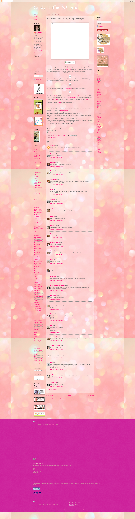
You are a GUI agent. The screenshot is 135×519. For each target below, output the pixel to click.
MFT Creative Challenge (37, 255)
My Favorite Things (38, 272)
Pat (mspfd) (53, 208)
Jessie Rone (98, 88)
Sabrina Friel (99, 145)
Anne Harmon (99, 117)
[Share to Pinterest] (76, 135)
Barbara (52, 153)
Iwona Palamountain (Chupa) (57, 285)
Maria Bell (98, 104)
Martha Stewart (37, 244)
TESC (35, 334)
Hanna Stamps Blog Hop (37, 221)
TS (34, 352)
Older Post (90, 395)
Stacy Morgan (53, 179)
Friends (35, 214)
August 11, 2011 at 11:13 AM (56, 349)
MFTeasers (36, 266)
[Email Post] (68, 135)
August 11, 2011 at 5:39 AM (56, 299)
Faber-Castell (37, 197)
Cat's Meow (36, 176)
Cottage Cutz (37, 185)
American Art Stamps (37, 159)
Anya (35, 166)
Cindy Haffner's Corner (57, 7)
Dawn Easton (53, 295)
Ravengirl (52, 162)
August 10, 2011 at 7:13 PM (56, 246)
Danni (51, 170)
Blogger (83, 509)
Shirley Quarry (98, 148)
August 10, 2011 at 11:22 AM (56, 149)
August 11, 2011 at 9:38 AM (56, 332)
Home (70, 395)
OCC (35, 274)
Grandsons (36, 216)
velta (51, 189)
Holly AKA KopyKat (55, 242)
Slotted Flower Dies (38, 316)
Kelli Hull (99, 97)
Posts (36, 376)
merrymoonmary (71, 509)
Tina (51, 354)
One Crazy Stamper (36, 279)
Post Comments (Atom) (57, 398)
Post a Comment (53, 389)
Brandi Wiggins (99, 120)
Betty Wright (53, 374)
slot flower (36, 314)
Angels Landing (37, 162)
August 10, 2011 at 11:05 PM (56, 272)
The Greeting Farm (38, 340)
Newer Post (49, 395)
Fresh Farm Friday (38, 212)
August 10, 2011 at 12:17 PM (56, 174)
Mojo (35, 270)
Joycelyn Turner (99, 95)
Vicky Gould (98, 156)
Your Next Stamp (38, 363)
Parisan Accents (72, 97)
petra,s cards (53, 303)
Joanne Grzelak (99, 92)
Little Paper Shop (38, 240)
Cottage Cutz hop (38, 187)
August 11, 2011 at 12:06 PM (56, 357)
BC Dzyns (36, 168)
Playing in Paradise (38, 296)
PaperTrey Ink (37, 290)
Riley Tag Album (37, 308)
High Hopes (36, 224)
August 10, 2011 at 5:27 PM (56, 237)
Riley (35, 298)
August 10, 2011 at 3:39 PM (56, 203)
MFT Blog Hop (37, 252)
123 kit (35, 151)
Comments (38, 379)
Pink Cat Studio (37, 292)
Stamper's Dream (38, 325)
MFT (35, 250)
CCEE (35, 178)
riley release (36, 302)
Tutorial (35, 354)
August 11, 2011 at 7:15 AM (56, 309)
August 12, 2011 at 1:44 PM (56, 386)
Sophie (35, 318)
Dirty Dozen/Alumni (38, 193)
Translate (102, 26)
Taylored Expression (36, 330)
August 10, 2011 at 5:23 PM (56, 229)
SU (34, 327)
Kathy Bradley (99, 140)
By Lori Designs (37, 172)
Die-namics (36, 191)
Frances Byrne (99, 85)
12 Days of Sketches (36, 148)
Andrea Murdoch (99, 73)
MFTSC (35, 268)
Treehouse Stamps (38, 350)
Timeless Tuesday (38, 345)
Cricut (35, 189)
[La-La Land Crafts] (103, 44)
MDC (35, 246)
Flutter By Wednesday (36, 206)
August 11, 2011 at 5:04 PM (56, 377)
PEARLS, (55, 99)
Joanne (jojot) (53, 382)
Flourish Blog (69, 88)
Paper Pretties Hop (38, 286)
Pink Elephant (37, 294)
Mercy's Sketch (37, 248)
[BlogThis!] (72, 135)
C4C (35, 174)
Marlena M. (53, 225)
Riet (51, 325)
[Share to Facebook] (75, 135)
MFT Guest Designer (36, 258)
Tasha (51, 313)
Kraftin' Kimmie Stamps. (37, 232)
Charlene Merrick (99, 127)
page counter (36, 494)
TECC (35, 332)
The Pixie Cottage (38, 343)
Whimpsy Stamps (38, 358)
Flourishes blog (64, 110)
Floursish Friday (37, 204)
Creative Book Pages (76, 95)
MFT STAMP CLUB (38, 261)
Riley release (37, 304)
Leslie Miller (53, 276)
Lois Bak (99, 142)
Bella (35, 170)
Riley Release (37, 306)
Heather (59, 102)
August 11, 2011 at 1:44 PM (56, 369)
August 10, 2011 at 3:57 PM (56, 220)
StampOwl (52, 199)
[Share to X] (73, 135)
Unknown (52, 145)
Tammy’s (70, 67)
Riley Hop (36, 300)
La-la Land (36, 235)
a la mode (36, 153)
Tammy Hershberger (55, 345)
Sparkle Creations (38, 320)
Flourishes (68, 69)
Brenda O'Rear (98, 123)
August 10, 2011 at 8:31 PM (56, 263)
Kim (51, 251)
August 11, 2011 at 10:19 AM (56, 340)
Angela (98, 76)
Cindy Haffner (56, 135)
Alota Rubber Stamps (37, 156)
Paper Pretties (37, 284)
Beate (51, 362)
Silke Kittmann (99, 107)
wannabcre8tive (54, 336)
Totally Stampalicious (37, 347)
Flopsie (35, 199)
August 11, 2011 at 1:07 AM (56, 290)
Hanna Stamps (37, 218)
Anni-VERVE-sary (38, 164)
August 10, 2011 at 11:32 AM (56, 166)
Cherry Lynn (36, 180)
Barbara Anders (99, 79)
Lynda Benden (99, 100)
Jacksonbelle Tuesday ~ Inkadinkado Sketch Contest (38, 228)
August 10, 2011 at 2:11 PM (56, 194)
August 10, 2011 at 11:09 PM (56, 280)
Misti (51, 259)
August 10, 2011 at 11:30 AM (56, 157)
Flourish (56, 95)
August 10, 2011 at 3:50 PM (56, 212)
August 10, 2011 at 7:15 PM (56, 254)
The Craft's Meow (38, 338)
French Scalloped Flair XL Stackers (38, 210)
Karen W (52, 216)
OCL (35, 276)
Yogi (51, 233)
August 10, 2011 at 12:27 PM (56, 184)
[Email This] (71, 135)
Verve (35, 356)
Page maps (36, 282)
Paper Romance (37, 288)
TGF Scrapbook (37, 336)
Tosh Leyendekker (99, 152)
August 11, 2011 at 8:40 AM (56, 320)
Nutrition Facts (51, 424)
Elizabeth (52, 268)
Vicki (98, 109)
